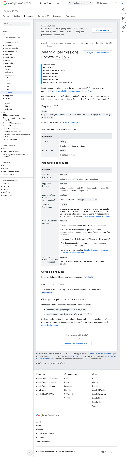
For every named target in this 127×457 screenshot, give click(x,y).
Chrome (95, 382)
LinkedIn (67, 390)
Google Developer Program (46, 378)
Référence (28, 16)
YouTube (67, 398)
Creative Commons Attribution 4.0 (101, 354)
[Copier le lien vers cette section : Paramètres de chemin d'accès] (79, 129)
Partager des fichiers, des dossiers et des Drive (71, 91)
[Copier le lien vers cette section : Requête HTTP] (60, 106)
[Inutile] (110, 43)
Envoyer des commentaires (97, 53)
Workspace (25, 3)
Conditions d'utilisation (45, 452)
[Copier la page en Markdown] (65, 57)
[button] (16, 34)
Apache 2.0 (77, 356)
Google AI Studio (98, 390)
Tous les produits (43, 442)
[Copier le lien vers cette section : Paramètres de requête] (70, 163)
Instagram (68, 386)
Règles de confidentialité (66, 452)
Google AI (40, 438)
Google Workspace (57, 43)
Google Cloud (97, 398)
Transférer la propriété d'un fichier (97, 216)
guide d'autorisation (49, 325)
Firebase (95, 386)
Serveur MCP (43, 16)
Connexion (119, 3)
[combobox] (80, 3)
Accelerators (41, 390)
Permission (88, 277)
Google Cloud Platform (45, 434)
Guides (17, 16)
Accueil (44, 43)
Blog (66, 378)
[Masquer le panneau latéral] (29, 452)
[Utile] (107, 43)
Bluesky (67, 382)
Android (95, 378)
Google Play (96, 402)
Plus (57, 3)
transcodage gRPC (73, 122)
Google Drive (45, 3)
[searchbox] (16, 24)
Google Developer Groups (46, 382)
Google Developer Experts (46, 386)
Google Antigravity (99, 394)
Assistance (70, 16)
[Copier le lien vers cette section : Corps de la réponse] (67, 284)
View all (95, 406)
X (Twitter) (68, 394)
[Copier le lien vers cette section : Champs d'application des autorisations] (88, 299)
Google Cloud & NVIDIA (45, 394)
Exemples (57, 16)
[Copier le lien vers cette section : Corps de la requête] (66, 272)
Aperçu (6, 16)
